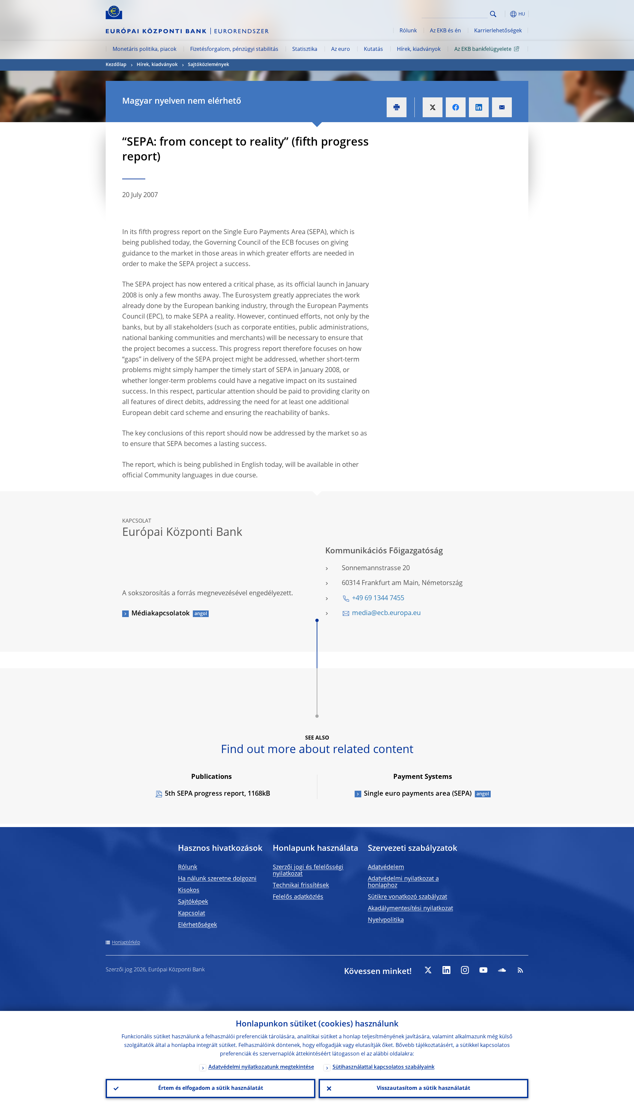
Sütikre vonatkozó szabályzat (407, 897)
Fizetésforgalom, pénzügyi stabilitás (234, 49)
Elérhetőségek (197, 925)
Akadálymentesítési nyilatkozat (410, 909)
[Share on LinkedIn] (479, 107)
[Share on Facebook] (456, 107)
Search (493, 14)
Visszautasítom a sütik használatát (423, 1088)
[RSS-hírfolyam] (520, 970)
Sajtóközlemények (208, 64)
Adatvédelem (386, 867)
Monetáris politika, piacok (144, 49)
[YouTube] (483, 970)
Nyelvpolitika (386, 920)
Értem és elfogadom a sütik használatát (210, 1088)
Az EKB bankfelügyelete (482, 49)
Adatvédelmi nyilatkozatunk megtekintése (261, 1067)
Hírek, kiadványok (418, 49)
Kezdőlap (116, 64)
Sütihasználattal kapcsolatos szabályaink (384, 1067)
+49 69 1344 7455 (378, 598)
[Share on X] (432, 107)
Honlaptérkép (126, 942)
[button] (505, 14)
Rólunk (408, 31)
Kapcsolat (191, 914)
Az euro (340, 49)
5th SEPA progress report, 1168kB (217, 794)
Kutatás (373, 49)
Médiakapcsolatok (160, 613)
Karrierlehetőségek (498, 31)
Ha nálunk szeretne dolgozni (217, 879)
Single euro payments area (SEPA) (418, 794)
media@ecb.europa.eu (386, 613)
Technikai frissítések (301, 885)
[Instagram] (465, 970)
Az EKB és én (445, 31)
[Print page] (396, 107)
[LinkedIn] (446, 970)
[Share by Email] (502, 107)
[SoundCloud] (502, 970)
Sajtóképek (193, 902)
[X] (428, 970)
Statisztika (304, 49)
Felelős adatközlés (298, 897)
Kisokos (188, 890)
